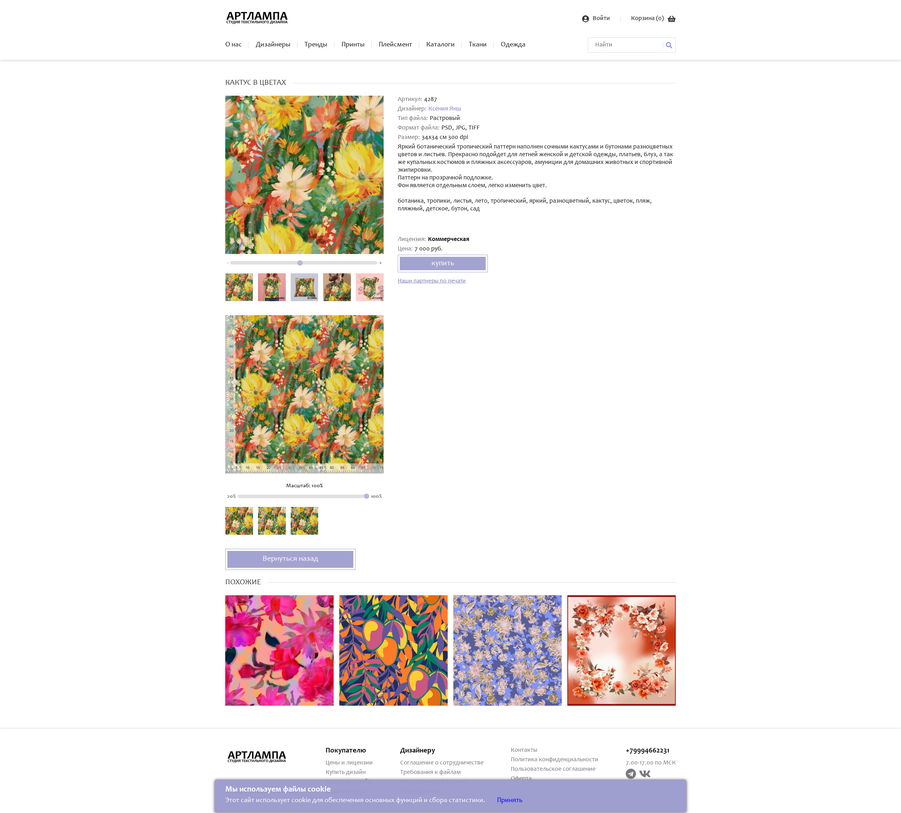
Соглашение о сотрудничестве (442, 763)
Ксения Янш (444, 109)
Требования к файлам (430, 772)
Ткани (478, 45)
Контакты (524, 750)
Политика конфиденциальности (554, 760)
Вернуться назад (290, 559)
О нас (233, 45)
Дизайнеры (273, 45)
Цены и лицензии (349, 763)
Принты (353, 45)
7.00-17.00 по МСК (651, 763)
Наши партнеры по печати (432, 281)
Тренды (315, 45)
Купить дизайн (346, 772)
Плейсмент (395, 45)
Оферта (521, 779)
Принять (509, 800)
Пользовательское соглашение (553, 769)
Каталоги (440, 45)
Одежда (513, 45)
